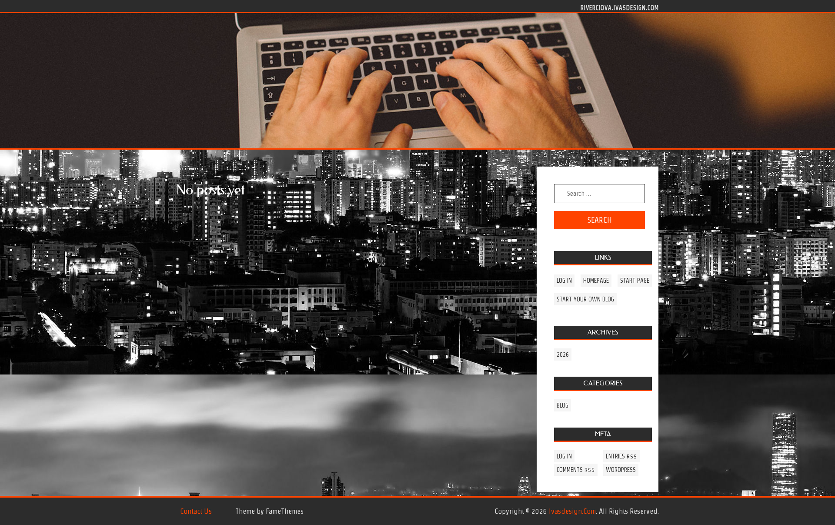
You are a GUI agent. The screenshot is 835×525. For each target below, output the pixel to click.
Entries (621, 456)
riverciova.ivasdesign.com (620, 7)
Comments (576, 469)
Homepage (596, 280)
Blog (562, 405)
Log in (564, 280)
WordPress (621, 469)
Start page (634, 280)
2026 (563, 354)
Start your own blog (585, 299)
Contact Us (196, 511)
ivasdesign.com (572, 511)
